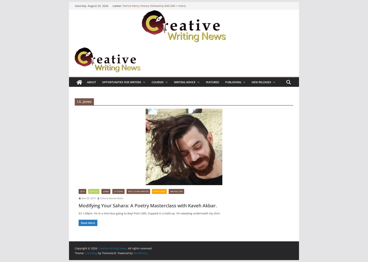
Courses (158, 82)
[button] (143, 82)
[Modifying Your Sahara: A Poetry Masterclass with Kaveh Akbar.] (184, 147)
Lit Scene (118, 191)
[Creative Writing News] (184, 12)
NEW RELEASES (261, 82)
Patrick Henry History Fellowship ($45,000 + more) (154, 6)
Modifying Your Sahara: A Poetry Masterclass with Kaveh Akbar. (148, 205)
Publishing (233, 82)
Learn (106, 191)
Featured (212, 82)
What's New (159, 191)
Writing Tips (176, 191)
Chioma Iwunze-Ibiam (111, 198)
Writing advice (185, 82)
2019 (82, 191)
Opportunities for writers (121, 82)
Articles (94, 191)
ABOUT (91, 82)
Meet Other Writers (138, 191)
